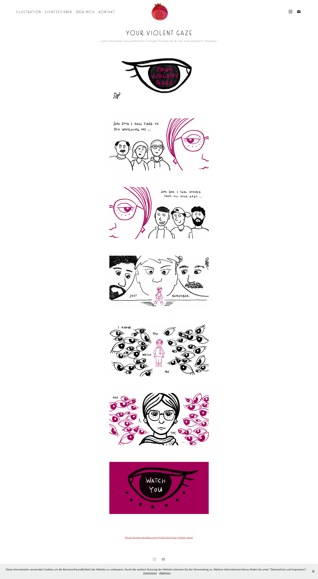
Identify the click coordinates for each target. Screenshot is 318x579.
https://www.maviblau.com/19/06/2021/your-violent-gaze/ (159, 537)
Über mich (85, 11)
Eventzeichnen (58, 11)
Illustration (28, 11)
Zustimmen (150, 573)
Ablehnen (165, 573)
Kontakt (106, 11)
